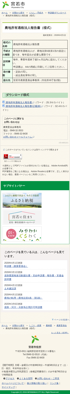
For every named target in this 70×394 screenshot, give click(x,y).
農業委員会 (62, 325)
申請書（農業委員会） (16, 266)
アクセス (10, 378)
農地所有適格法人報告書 (19, 102)
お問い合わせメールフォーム (18, 137)
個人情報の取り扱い (37, 383)
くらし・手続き (36, 13)
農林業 (49, 325)
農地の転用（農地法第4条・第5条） (23, 298)
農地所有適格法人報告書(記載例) (23, 106)
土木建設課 (10, 288)
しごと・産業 (35, 325)
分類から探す (18, 13)
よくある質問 (25, 378)
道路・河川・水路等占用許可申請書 (23, 307)
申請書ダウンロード (57, 13)
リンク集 (54, 383)
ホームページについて (13, 383)
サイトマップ (8, 387)
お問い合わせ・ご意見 (48, 378)
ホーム (5, 13)
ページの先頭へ (62, 320)
